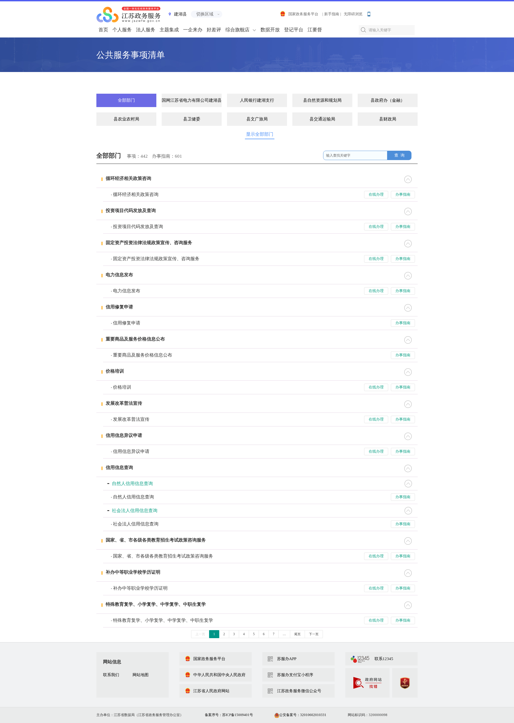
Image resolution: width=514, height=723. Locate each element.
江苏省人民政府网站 (211, 691)
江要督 (315, 29)
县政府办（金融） (388, 100)
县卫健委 (191, 119)
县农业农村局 (126, 119)
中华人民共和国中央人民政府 (219, 675)
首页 (103, 29)
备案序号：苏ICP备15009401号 (229, 715)
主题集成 (169, 29)
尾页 (297, 634)
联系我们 (111, 675)
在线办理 (376, 194)
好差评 (214, 29)
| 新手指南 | (331, 14)
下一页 (314, 634)
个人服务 (122, 29)
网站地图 (141, 675)
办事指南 (402, 194)
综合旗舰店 (237, 29)
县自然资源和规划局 (322, 100)
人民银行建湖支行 (257, 100)
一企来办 (192, 29)
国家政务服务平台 (303, 14)
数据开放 (270, 29)
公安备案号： (302, 715)
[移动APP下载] (368, 12)
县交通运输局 (322, 119)
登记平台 (293, 29)
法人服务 (145, 29)
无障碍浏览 (353, 14)
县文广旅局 (257, 119)
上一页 (200, 634)
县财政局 (387, 119)
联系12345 (384, 659)
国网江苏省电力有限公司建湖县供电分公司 (192, 100)
